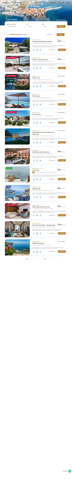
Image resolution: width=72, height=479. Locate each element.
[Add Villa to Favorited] (28, 39)
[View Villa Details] (17, 46)
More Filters (61, 26)
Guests (43, 24)
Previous (6, 45)
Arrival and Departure (11, 24)
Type (27, 24)
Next (28, 45)
